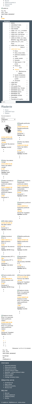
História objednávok (10, 395)
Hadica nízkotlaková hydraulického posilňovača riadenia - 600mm (7, 191)
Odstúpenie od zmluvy (10, 369)
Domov (7, 110)
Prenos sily (17, 66)
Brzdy (16, 51)
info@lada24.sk (7, 359)
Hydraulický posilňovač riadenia (23, 208)
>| (5, 346)
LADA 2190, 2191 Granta (17, 45)
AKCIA (13, 23)
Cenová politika (9, 375)
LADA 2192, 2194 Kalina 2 (18, 47)
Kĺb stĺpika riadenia (6, 224)
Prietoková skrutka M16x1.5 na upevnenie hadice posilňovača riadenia (7, 326)
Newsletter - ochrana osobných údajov (15, 372)
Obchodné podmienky (10, 365)
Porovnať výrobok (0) (6, 116)
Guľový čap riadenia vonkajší (6, 166)
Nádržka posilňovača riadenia (22, 242)
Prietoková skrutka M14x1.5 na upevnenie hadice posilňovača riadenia (23, 301)
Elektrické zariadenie (20, 54)
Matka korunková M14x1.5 (5, 242)
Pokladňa (7, 6)
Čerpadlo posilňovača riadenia (6, 139)
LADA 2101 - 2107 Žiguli (17, 32)
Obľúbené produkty (10, 396)
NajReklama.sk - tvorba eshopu (17, 402)
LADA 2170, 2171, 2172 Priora (17, 42)
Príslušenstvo (18, 67)
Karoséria (17, 60)
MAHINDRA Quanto (16, 92)
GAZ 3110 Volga (15, 27)
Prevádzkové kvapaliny (17, 99)
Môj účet (7, 1)
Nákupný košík (8, 4)
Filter (16, 56)
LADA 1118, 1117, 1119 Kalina (19, 30)
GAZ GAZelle (14, 28)
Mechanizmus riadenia (22, 72)
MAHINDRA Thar (15, 93)
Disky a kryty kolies (20, 53)
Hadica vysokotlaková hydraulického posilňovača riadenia (23, 189)
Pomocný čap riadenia (23, 278)
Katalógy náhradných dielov (12, 377)
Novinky (7, 398)
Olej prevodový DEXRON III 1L (23, 262)
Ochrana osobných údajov (11, 370)
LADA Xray (14, 84)
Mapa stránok (8, 384)
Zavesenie (17, 80)
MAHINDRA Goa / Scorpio (18, 88)
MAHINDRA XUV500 (16, 95)
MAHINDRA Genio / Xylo (17, 90)
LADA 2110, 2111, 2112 (17, 36)
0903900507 (11, 14)
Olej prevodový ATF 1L (7, 260)
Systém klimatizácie (20, 75)
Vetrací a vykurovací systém (20, 78)
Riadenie (17, 69)
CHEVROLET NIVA (16, 25)
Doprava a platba (9, 374)
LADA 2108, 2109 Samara (17, 34)
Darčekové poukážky (10, 386)
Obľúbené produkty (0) (10, 2)
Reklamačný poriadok (10, 367)
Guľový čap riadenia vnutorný (22, 147)
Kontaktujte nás (9, 382)
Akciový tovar (8, 387)
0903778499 (4, 14)
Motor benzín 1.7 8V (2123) (20, 63)
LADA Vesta (14, 82)
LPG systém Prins (16, 86)
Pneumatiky (14, 97)
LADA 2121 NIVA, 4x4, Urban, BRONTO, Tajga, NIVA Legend (19, 39)
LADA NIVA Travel (16, 49)
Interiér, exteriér (19, 58)
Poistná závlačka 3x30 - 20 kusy (7, 281)
